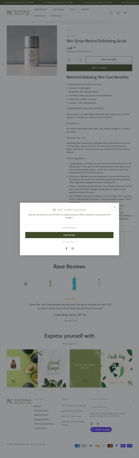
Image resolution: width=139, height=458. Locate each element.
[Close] (115, 207)
